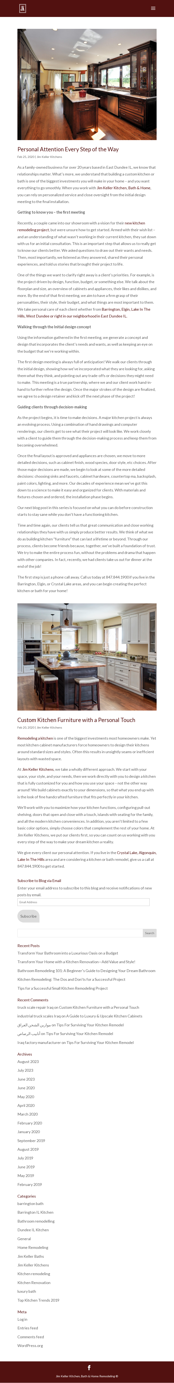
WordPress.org (30, 1345)
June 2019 (26, 1167)
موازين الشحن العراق (34, 1025)
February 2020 (29, 1123)
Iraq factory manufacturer (39, 1042)
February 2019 (29, 1184)
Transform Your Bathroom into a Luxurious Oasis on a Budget (67, 953)
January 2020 (28, 1131)
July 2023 (25, 1070)
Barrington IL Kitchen (35, 1212)
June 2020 (26, 1087)
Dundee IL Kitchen (33, 1229)
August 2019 (28, 1149)
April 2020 (25, 1105)
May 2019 (25, 1175)
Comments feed (30, 1336)
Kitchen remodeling (33, 1273)
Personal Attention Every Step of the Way (68, 149)
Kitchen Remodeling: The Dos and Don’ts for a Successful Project (71, 979)
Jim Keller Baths (30, 1256)
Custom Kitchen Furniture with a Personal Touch (76, 720)
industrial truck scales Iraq (39, 1016)
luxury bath (26, 1291)
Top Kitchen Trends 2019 (38, 1300)
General (24, 1238)
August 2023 (28, 1061)
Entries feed (27, 1328)
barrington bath (30, 1203)
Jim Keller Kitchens (49, 157)
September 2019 (31, 1140)
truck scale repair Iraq (35, 1007)
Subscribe (28, 916)
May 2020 (25, 1096)
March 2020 (27, 1114)
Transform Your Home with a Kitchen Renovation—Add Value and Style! (76, 961)
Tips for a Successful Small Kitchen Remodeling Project (62, 988)
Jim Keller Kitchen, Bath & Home (123, 187)
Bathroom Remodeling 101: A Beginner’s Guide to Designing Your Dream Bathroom (86, 970)
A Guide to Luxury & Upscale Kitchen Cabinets (104, 1016)
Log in (22, 1319)
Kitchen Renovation (34, 1282)
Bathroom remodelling (36, 1221)
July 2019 (25, 1158)
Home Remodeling (32, 1247)
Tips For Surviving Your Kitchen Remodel (90, 1025)
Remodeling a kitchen (35, 738)
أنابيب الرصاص (28, 1033)
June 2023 (26, 1079)
